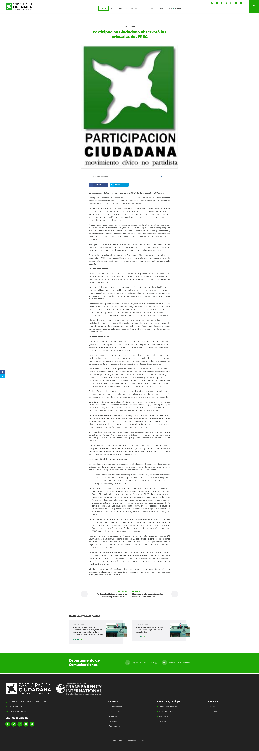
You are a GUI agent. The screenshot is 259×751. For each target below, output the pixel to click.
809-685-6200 (16, 706)
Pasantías (163, 721)
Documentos (147, 8)
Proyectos (113, 716)
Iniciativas (113, 721)
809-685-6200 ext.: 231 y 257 (144, 663)
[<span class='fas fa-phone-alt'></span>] (212, 3)
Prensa (169, 8)
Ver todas (130, 27)
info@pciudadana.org (19, 711)
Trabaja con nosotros (168, 707)
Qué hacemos (132, 8)
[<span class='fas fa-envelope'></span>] (217, 3)
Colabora (159, 8)
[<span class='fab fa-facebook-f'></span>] (221, 3)
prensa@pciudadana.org (179, 663)
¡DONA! (103, 8)
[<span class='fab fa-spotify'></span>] (241, 3)
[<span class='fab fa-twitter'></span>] (226, 3)
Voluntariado (164, 716)
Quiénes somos (116, 8)
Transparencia (115, 726)
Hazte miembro (166, 711)
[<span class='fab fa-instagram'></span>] (231, 3)
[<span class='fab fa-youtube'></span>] (236, 3)
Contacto (179, 8)
